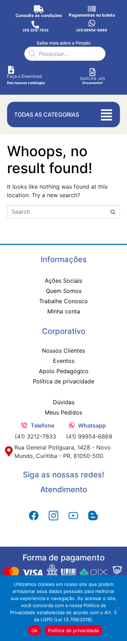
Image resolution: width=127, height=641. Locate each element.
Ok (34, 630)
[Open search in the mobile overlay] (64, 54)
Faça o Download (24, 76)
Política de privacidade (73, 630)
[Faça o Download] (11, 70)
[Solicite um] (92, 72)
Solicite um (92, 78)
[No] (118, 608)
